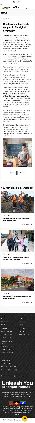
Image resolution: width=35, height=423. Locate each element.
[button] (17, 2)
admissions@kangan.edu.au (15, 376)
